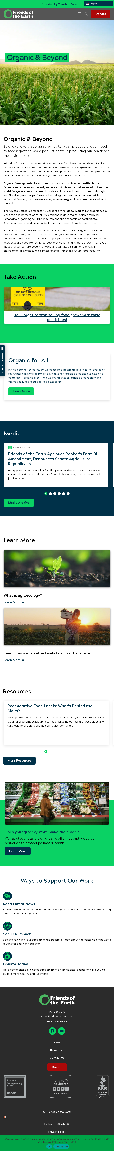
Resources (57, 1050)
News (57, 1042)
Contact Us (57, 1057)
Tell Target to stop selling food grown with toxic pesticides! (57, 317)
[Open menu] (79, 14)
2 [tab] (50, 493)
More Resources (19, 760)
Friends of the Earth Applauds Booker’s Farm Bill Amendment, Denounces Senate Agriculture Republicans (53, 459)
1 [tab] (45, 493)
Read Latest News (19, 904)
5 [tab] (63, 493)
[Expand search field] (87, 14)
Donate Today (15, 964)
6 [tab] (68, 493)
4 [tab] (59, 493)
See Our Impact (17, 934)
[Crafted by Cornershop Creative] (5, 1117)
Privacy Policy (57, 1131)
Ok (49, 1146)
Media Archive (19, 503)
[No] (110, 1143)
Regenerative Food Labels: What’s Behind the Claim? (49, 708)
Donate (100, 14)
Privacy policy (61, 1146)
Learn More (21, 391)
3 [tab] (54, 493)
